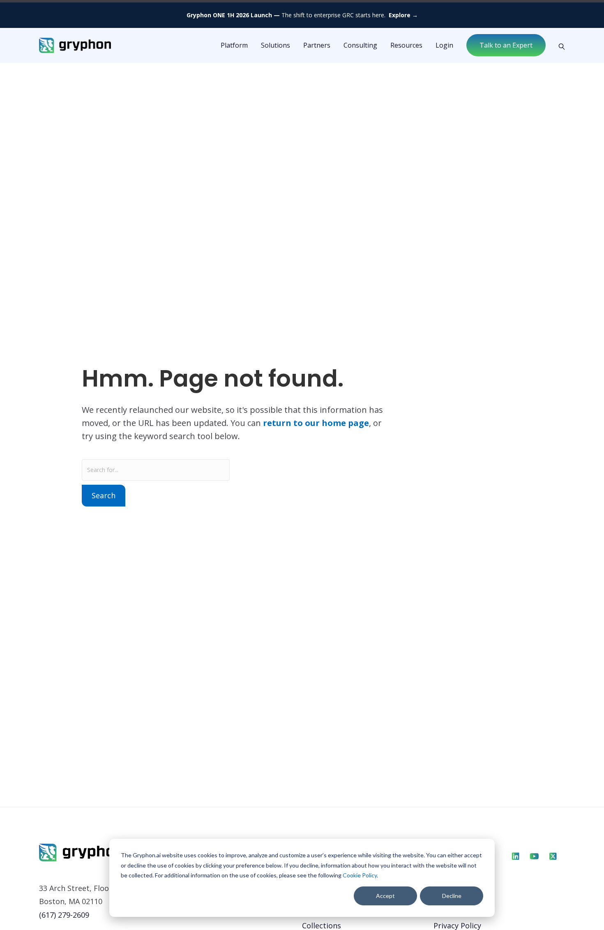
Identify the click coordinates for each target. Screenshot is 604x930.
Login (444, 45)
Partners (316, 45)
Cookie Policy (360, 875)
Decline (451, 895)
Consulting (360, 45)
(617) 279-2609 (64, 915)
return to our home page (316, 422)
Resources (406, 45)
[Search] (558, 45)
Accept (385, 895)
